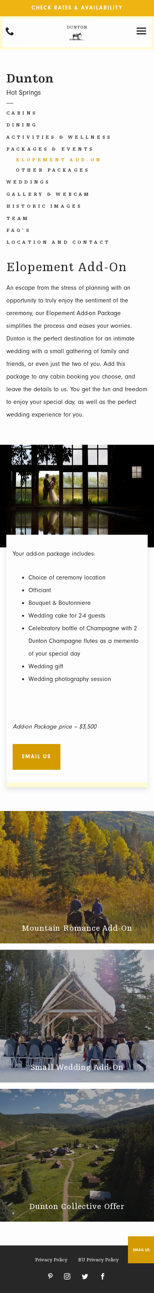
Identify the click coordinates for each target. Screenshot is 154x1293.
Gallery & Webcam (48, 194)
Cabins (21, 113)
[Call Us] (10, 31)
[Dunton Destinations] (77, 45)
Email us (36, 756)
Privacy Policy (51, 1259)
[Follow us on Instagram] (67, 1277)
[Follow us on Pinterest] (50, 1277)
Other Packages (53, 170)
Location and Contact (58, 242)
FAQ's (18, 230)
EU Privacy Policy (98, 1259)
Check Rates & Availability (77, 7)
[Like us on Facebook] (103, 1277)
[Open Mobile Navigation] (141, 31)
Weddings (28, 182)
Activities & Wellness (59, 137)
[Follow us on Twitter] (85, 1277)
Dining (22, 125)
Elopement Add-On (59, 160)
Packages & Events (50, 149)
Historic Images (44, 206)
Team (18, 218)
